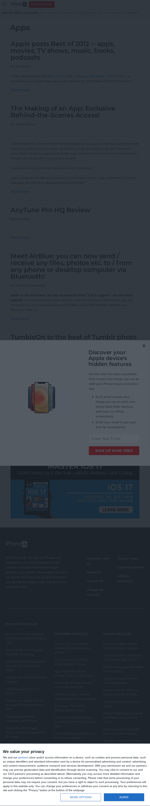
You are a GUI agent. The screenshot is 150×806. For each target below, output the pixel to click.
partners (23, 757)
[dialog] (75, 775)
